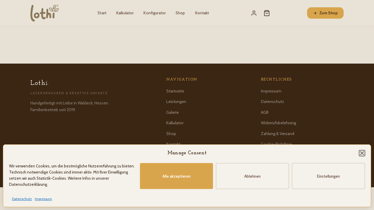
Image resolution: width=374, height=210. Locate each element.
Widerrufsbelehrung (278, 122)
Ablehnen (252, 176)
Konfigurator (154, 12)
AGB (265, 112)
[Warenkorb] (267, 13)
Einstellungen (328, 176)
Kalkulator (125, 12)
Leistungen (176, 101)
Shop (180, 12)
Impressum (43, 199)
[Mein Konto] (254, 13)
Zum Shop (328, 12)
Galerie (172, 112)
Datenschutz (22, 199)
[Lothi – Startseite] (44, 13)
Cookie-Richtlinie (276, 144)
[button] (362, 153)
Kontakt (202, 12)
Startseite (175, 91)
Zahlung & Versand (277, 133)
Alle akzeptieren (176, 176)
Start (102, 12)
